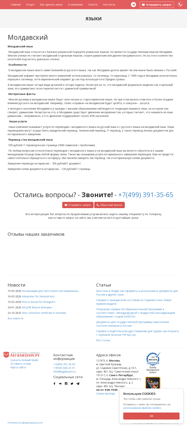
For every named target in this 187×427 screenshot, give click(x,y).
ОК (151, 416)
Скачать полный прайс (24, 360)
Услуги (30, 4)
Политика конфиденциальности (25, 422)
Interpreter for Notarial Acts (38, 296)
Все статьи (103, 340)
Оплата (93, 4)
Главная (15, 4)
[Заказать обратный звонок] (180, 4)
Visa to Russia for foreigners (38, 302)
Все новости (15, 318)
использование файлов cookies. (142, 407)
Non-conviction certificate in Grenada (44, 313)
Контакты (109, 4)
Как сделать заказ (51, 4)
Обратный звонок (111, 205)
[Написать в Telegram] (133, 4)
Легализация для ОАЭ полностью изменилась (50, 291)
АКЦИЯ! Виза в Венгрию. (37, 307)
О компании (75, 4)
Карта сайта (18, 367)
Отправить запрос (79, 205)
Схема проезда (105, 393)
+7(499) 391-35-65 (145, 194)
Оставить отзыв (20, 363)
